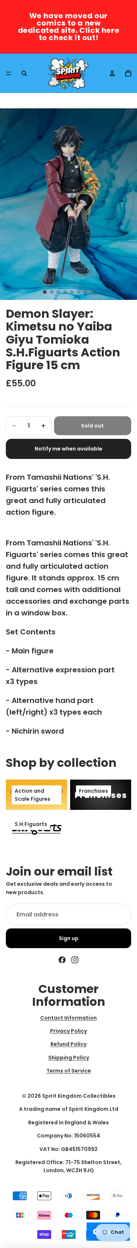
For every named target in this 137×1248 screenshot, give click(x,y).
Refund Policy (68, 1044)
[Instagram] (75, 959)
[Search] (24, 73)
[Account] (112, 73)
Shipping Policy (68, 1057)
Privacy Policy (68, 1031)
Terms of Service (68, 1070)
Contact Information (68, 1017)
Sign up (69, 938)
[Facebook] (62, 959)
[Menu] (8, 73)
